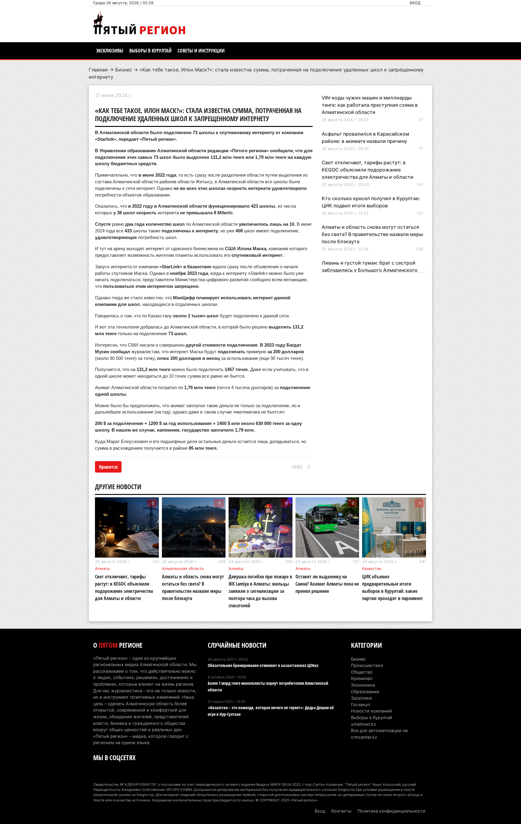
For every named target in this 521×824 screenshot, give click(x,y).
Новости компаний (371, 710)
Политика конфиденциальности (391, 810)
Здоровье (361, 697)
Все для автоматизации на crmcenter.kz (379, 734)
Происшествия (367, 665)
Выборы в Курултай (150, 50)
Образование (365, 691)
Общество (362, 672)
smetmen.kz (363, 724)
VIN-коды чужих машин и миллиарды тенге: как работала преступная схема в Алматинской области (370, 105)
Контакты (341, 810)
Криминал (361, 678)
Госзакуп (360, 704)
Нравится (108, 467)
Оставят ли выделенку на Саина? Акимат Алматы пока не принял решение (327, 583)
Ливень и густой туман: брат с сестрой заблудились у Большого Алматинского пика (370, 270)
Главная (98, 70)
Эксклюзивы (109, 50)
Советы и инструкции (201, 50)
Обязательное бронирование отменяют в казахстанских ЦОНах (263, 665)
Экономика (363, 684)
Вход (415, 3)
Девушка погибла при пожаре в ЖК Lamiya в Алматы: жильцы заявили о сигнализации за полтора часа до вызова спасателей (260, 591)
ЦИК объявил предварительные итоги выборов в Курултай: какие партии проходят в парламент (392, 587)
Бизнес (123, 70)
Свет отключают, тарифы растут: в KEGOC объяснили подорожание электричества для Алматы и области (367, 169)
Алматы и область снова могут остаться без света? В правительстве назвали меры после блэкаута (372, 234)
